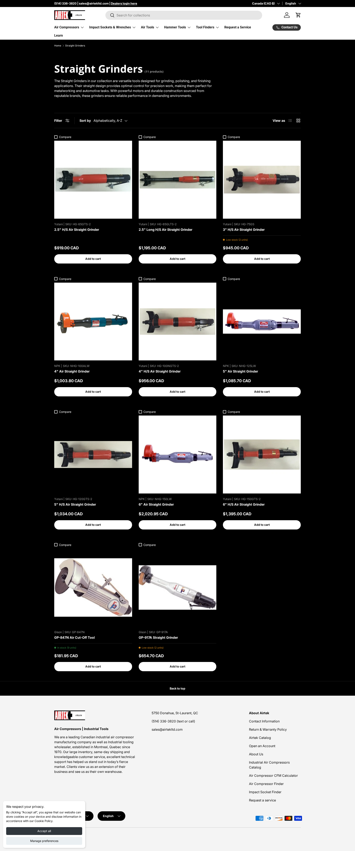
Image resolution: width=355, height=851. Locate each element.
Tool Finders (205, 27)
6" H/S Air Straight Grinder (244, 504)
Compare (65, 137)
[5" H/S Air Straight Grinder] (93, 454)
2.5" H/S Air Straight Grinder (76, 230)
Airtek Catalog (260, 738)
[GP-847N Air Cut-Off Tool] (93, 588)
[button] (298, 15)
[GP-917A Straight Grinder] (178, 588)
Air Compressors (66, 27)
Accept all (44, 831)
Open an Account (262, 746)
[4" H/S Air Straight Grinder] (178, 322)
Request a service (262, 800)
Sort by (85, 120)
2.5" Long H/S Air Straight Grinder (165, 230)
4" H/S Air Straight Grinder (160, 371)
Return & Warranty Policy (268, 729)
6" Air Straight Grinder (156, 504)
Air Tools (147, 27)
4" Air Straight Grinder (72, 371)
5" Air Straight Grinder (240, 371)
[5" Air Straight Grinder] (262, 322)
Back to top (177, 688)
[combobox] (183, 15)
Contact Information (264, 721)
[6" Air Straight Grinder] (178, 454)
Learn (58, 35)
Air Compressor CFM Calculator (273, 775)
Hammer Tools (175, 27)
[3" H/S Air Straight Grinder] (262, 180)
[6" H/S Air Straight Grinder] (262, 454)
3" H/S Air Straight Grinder (244, 230)
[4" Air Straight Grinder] (93, 322)
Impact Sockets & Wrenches (110, 27)
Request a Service (237, 27)
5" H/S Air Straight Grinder (75, 504)
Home (57, 45)
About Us (256, 754)
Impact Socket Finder (265, 792)
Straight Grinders (75, 45)
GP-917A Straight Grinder (158, 637)
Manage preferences (44, 841)
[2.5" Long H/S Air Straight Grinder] (178, 180)
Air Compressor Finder (266, 784)
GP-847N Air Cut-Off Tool (74, 637)
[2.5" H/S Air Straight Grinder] (93, 180)
